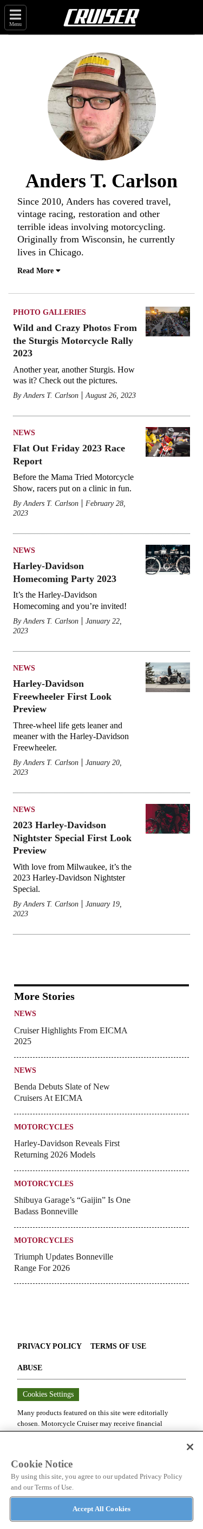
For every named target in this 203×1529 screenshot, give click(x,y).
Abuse (29, 1368)
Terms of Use (118, 1346)
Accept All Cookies (101, 1509)
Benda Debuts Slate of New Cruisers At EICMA (62, 1092)
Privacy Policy (49, 1346)
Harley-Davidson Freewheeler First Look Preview (62, 696)
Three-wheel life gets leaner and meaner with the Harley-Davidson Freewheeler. (71, 737)
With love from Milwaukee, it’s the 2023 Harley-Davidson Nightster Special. (72, 878)
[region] (101, 1480)
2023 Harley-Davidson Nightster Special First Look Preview (72, 838)
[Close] (190, 1447)
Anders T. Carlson (50, 395)
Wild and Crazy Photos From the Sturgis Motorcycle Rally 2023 (75, 340)
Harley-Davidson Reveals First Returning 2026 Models (67, 1149)
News (24, 433)
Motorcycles (44, 1127)
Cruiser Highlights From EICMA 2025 (70, 1036)
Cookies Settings (48, 1394)
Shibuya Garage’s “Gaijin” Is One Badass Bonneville (72, 1205)
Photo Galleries (49, 312)
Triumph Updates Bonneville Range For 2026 (63, 1262)
